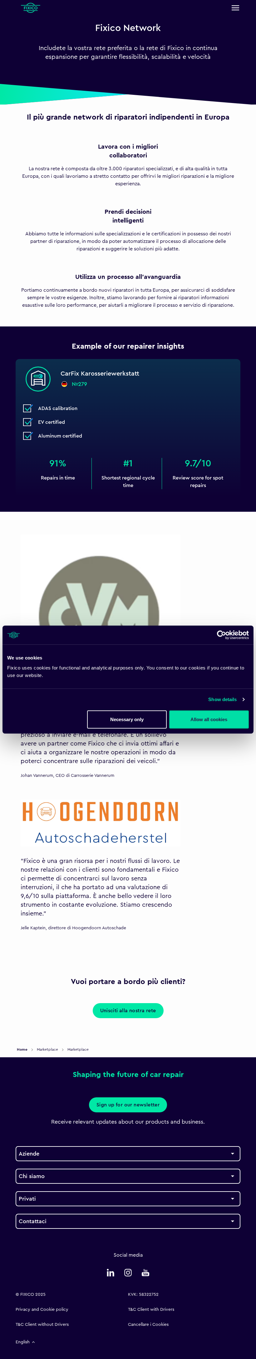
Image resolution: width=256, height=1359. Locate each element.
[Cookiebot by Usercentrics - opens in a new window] (221, 635)
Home (22, 1049)
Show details (222, 699)
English (23, 1342)
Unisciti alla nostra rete (128, 1010)
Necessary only (127, 719)
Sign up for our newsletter (128, 1104)
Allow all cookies (208, 719)
